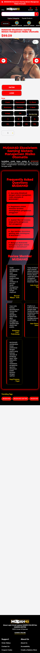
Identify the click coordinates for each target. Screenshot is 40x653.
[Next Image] (36, 60)
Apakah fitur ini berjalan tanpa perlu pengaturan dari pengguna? (19, 222)
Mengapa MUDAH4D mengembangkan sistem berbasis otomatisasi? (19, 245)
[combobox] (18, 14)
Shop (3, 9)
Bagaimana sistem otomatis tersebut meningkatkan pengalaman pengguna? (20, 210)
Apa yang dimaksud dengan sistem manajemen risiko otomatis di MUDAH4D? (20, 196)
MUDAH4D (35, 161)
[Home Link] (13, 9)
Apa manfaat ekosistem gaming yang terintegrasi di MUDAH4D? (19, 233)
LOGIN (11, 93)
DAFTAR (12, 87)
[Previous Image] (3, 60)
